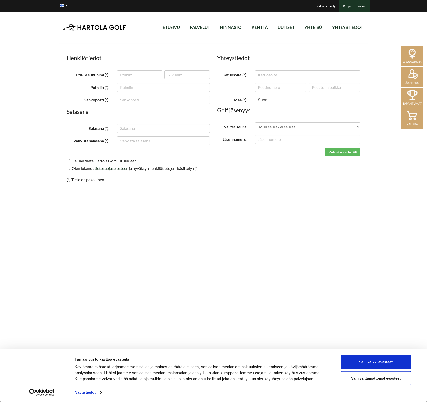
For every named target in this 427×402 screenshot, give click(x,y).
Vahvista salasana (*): (91, 140)
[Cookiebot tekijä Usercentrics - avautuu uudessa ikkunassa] (42, 392)
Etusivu (171, 27)
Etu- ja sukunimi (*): (92, 74)
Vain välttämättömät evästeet (376, 378)
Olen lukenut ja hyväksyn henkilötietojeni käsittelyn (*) (135, 168)
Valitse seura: (235, 126)
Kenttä (260, 27)
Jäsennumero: (235, 139)
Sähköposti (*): (96, 99)
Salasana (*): (99, 128)
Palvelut (200, 27)
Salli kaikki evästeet (376, 362)
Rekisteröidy (326, 6)
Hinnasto (231, 27)
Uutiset (286, 27)
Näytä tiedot (85, 392)
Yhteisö (313, 27)
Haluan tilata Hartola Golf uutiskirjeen (104, 160)
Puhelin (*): (99, 87)
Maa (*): (240, 99)
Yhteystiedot (347, 27)
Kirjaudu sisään (355, 6)
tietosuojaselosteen (111, 168)
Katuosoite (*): (234, 74)
